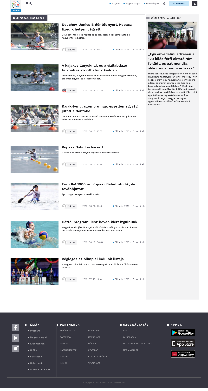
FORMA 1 (64, 344)
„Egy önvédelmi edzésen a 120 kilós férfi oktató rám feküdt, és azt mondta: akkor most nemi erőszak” (171, 61)
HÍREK (33, 350)
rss (125, 331)
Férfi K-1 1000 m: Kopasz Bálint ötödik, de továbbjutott (98, 186)
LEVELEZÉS (94, 331)
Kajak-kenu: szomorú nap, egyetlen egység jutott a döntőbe (99, 108)
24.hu (71, 49)
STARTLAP (93, 350)
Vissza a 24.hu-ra (40, 369)
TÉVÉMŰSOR (94, 363)
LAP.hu (63, 363)
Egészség (65, 337)
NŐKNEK (92, 344)
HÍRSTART (64, 356)
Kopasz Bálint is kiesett (82, 147)
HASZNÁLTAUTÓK (68, 350)
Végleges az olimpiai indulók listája (93, 259)
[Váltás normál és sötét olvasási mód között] (164, 4)
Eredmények (152, 3)
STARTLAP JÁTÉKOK (97, 356)
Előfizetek (179, 4)
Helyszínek (36, 363)
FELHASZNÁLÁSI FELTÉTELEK (137, 344)
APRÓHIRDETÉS (67, 331)
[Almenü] (28, 3)
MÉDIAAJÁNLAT (130, 350)
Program (115, 3)
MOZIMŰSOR (94, 337)
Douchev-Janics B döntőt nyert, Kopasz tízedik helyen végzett (97, 27)
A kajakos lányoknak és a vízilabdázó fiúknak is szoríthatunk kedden (94, 67)
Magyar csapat (133, 3)
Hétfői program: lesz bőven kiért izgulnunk (99, 222)
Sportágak (36, 356)
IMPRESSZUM (129, 337)
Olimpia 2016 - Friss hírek (130, 49)
